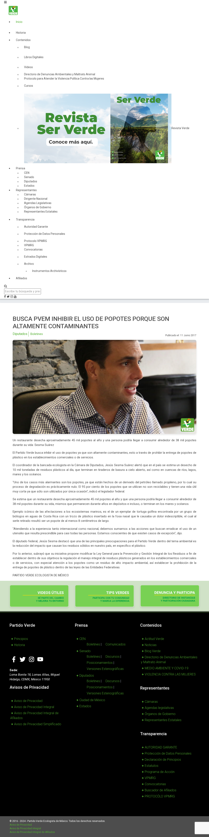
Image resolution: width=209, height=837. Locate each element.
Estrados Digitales (35, 256)
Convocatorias (33, 249)
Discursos (113, 657)
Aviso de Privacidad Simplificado (37, 724)
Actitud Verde (154, 639)
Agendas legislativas (159, 708)
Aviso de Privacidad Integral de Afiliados (32, 832)
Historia (21, 32)
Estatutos (151, 766)
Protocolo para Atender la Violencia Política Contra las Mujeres (64, 78)
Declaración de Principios (163, 760)
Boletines (36, 334)
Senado (85, 651)
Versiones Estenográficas (105, 669)
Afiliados (21, 278)
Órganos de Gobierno (160, 714)
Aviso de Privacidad (28, 701)
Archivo (29, 263)
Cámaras (151, 702)
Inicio (19, 21)
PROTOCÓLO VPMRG (160, 796)
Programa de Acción (160, 772)
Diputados (20, 334)
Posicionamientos (100, 663)
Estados (85, 706)
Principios (21, 639)
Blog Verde (153, 651)
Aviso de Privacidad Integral (34, 707)
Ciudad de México (92, 700)
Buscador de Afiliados (160, 790)
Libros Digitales (33, 57)
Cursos (28, 85)
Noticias (151, 645)
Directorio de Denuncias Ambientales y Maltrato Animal (169, 659)
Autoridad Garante (36, 226)
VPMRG (150, 778)
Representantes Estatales (41, 211)
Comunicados (116, 644)
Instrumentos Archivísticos (49, 271)
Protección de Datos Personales (44, 233)
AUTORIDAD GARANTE (161, 747)
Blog (27, 47)
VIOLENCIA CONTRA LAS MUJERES (170, 674)
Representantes (26, 190)
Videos (28, 67)
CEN (82, 639)
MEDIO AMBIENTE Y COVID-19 (166, 668)
